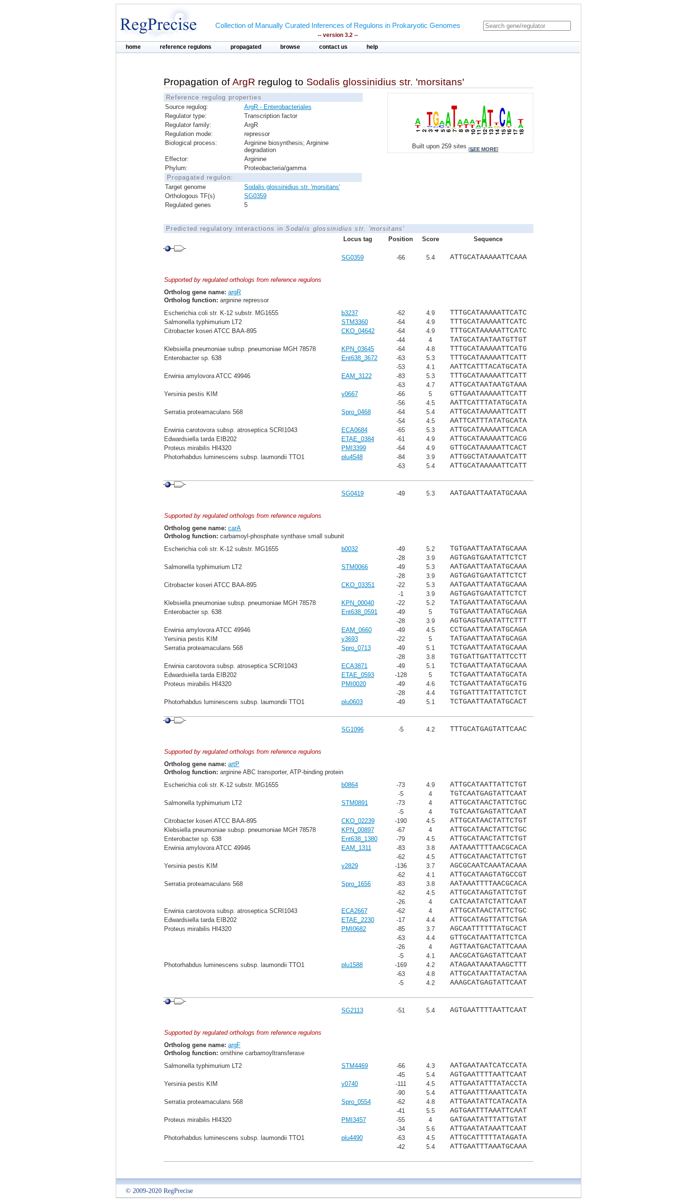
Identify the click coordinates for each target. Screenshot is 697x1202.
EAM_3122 (356, 376)
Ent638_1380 (359, 838)
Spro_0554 (356, 1101)
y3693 (349, 638)
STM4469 (354, 1065)
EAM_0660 (356, 629)
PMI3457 (353, 1119)
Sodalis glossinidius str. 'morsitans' (292, 186)
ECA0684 (354, 430)
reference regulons (185, 47)
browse (290, 47)
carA (234, 528)
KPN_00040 (357, 602)
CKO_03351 (358, 584)
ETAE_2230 (357, 919)
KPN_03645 (357, 348)
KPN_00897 (357, 829)
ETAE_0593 (357, 674)
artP (233, 764)
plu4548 (352, 457)
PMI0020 (353, 683)
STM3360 (354, 321)
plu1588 (352, 964)
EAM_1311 (356, 847)
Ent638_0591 (359, 611)
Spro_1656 (356, 883)
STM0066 (354, 566)
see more (483, 149)
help (372, 47)
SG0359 (255, 195)
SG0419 (352, 493)
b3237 (349, 312)
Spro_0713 (356, 647)
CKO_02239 (358, 820)
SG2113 (352, 1010)
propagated (245, 47)
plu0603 (352, 701)
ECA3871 (354, 665)
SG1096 (352, 729)
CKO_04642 (358, 330)
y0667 (349, 394)
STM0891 (354, 802)
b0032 (349, 548)
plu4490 (352, 1137)
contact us (333, 47)
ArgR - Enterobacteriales (278, 106)
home (133, 47)
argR (234, 292)
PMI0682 (353, 928)
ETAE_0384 (357, 439)
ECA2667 (354, 910)
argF (234, 1044)
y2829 (349, 865)
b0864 (349, 784)
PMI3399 (353, 448)
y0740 (349, 1083)
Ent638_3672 (359, 358)
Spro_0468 (356, 412)
